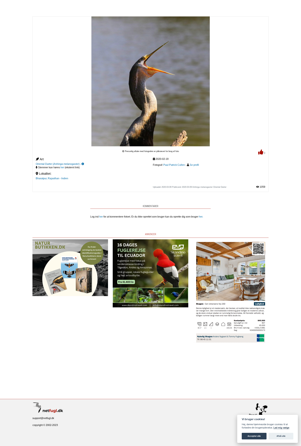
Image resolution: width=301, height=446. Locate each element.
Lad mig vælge (281, 427)
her (62, 167)
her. (201, 216)
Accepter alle (254, 436)
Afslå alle (281, 436)
